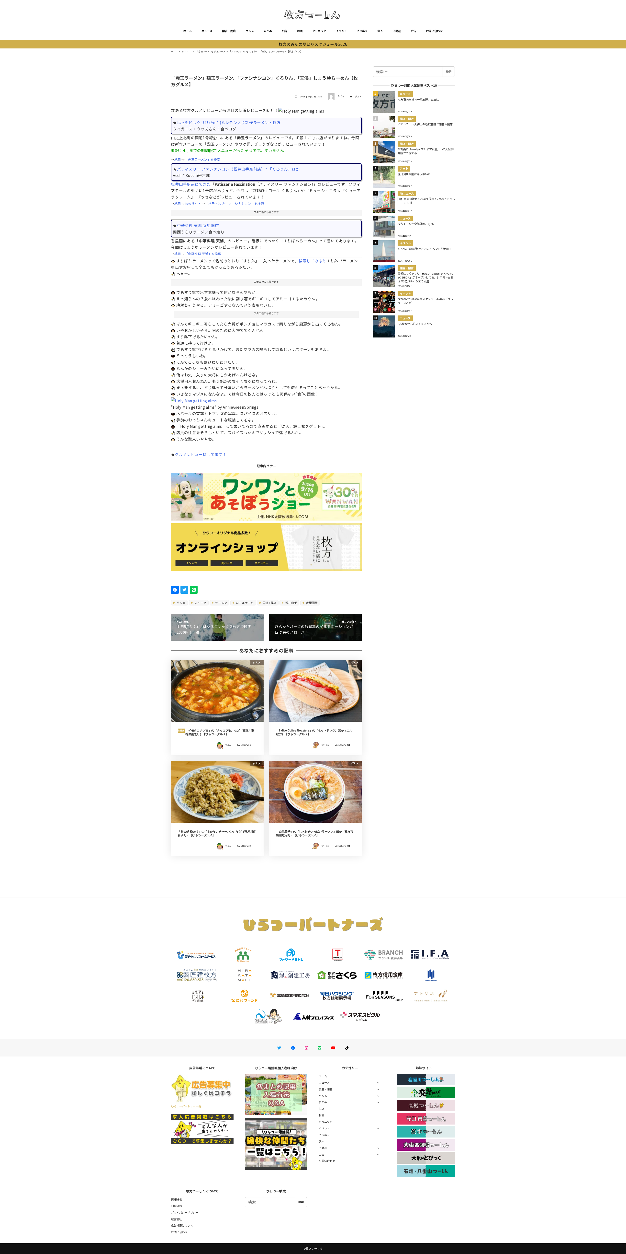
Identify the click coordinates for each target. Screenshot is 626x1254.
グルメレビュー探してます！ (200, 454)
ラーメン (220, 603)
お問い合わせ (434, 31)
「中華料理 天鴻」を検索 (203, 253)
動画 (299, 31)
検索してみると (312, 260)
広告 (413, 31)
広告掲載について (182, 1225)
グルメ (250, 31)
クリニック (319, 31)
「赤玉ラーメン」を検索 (202, 159)
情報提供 (176, 1199)
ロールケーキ (244, 603)
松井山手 (290, 603)
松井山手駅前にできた (191, 184)
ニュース (206, 31)
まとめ (268, 31)
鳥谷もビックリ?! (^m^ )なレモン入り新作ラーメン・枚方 (229, 122)
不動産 (397, 31)
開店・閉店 (229, 31)
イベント (341, 31)
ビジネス (362, 31)
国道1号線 (269, 603)
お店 (284, 31)
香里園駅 (311, 603)
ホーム (187, 31)
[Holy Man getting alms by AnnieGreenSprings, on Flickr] (193, 400)
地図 (177, 159)
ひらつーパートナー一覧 (186, 1106)
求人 (380, 31)
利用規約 (176, 1206)
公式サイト (193, 203)
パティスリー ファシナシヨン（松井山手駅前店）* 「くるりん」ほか (238, 169)
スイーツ (199, 603)
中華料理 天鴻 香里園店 (198, 225)
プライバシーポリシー (185, 1212)
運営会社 (176, 1219)
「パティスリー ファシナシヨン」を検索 (234, 203)
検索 (448, 71)
